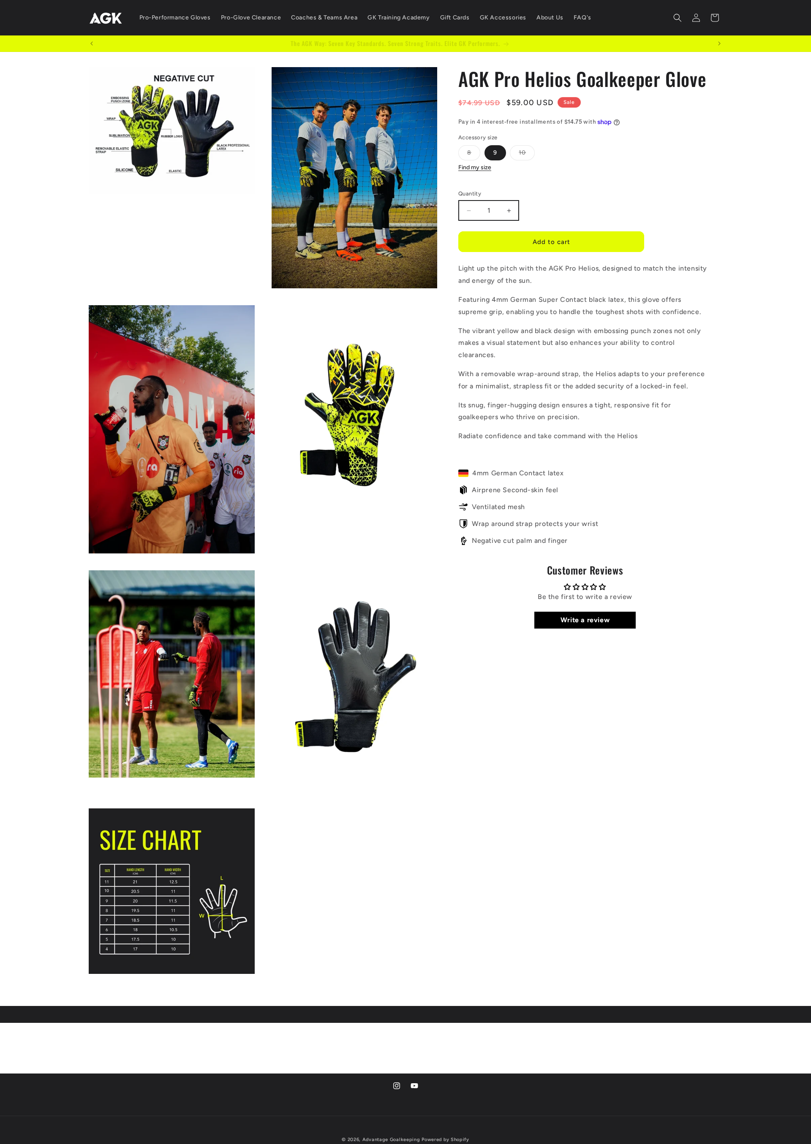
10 (527, 155)
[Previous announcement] (91, 43)
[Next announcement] (719, 43)
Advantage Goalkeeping (391, 1139)
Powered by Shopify (445, 1139)
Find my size (474, 167)
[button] (677, 17)
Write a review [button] (585, 620)
